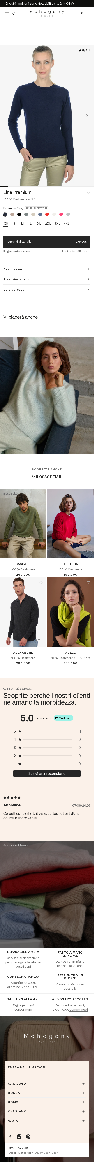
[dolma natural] (12, 214)
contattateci (78, 1009)
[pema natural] (33, 214)
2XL (48, 223)
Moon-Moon (50, 1153)
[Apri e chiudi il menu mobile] (7, 13)
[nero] (19, 214)
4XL (67, 223)
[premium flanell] (68, 214)
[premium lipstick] (61, 214)
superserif (27, 1153)
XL (39, 223)
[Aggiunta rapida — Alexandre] (39, 639)
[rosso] (47, 214)
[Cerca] (14, 14)
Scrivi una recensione (46, 773)
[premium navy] (5, 214)
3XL (57, 223)
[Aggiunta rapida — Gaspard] (39, 551)
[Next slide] (87, 115)
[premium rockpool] (40, 214)
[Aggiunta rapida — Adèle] (86, 639)
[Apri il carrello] (88, 14)
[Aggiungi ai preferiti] (88, 192)
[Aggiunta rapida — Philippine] (86, 551)
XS (6, 223)
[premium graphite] (26, 214)
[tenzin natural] (54, 214)
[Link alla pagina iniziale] (47, 13)
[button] (47, 731)
